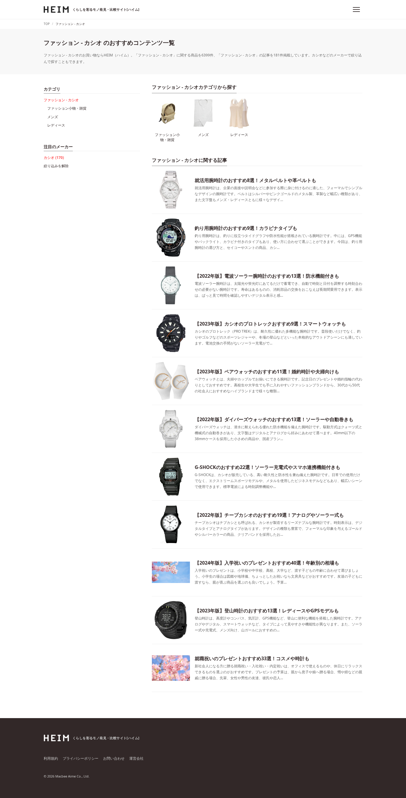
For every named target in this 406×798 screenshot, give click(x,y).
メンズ (52, 116)
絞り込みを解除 (56, 165)
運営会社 (136, 758)
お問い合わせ (114, 758)
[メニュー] (356, 9)
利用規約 (51, 758)
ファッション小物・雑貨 (66, 108)
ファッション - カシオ (61, 99)
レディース (56, 125)
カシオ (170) (54, 157)
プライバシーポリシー (80, 758)
